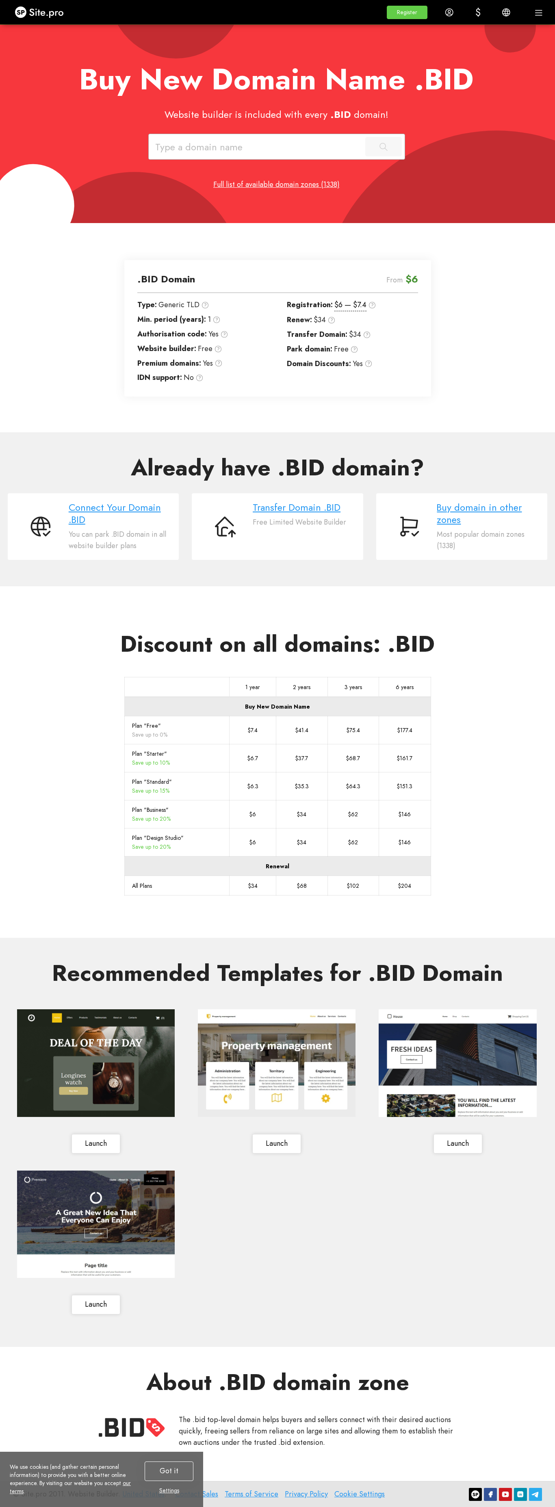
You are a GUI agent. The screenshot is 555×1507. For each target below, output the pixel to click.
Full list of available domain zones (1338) (276, 184)
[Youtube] (505, 1494)
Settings (169, 1490)
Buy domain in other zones (479, 513)
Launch (96, 1143)
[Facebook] (490, 1494)
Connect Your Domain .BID (115, 513)
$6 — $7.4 (350, 304)
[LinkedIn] (520, 1494)
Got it (169, 1471)
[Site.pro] (475, 1494)
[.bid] (131, 1427)
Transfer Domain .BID (296, 507)
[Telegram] (535, 1494)
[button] (407, 12)
